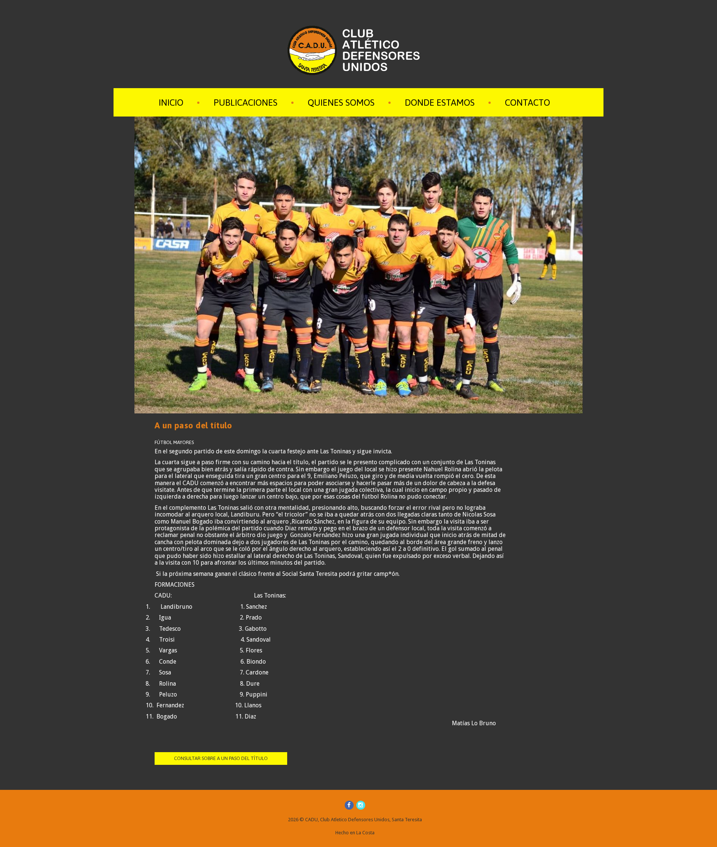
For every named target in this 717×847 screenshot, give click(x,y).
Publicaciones (245, 102)
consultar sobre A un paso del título (221, 758)
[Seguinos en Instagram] (360, 805)
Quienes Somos (341, 102)
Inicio (171, 102)
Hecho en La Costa (355, 832)
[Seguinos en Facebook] (349, 805)
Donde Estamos (440, 102)
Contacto (527, 102)
